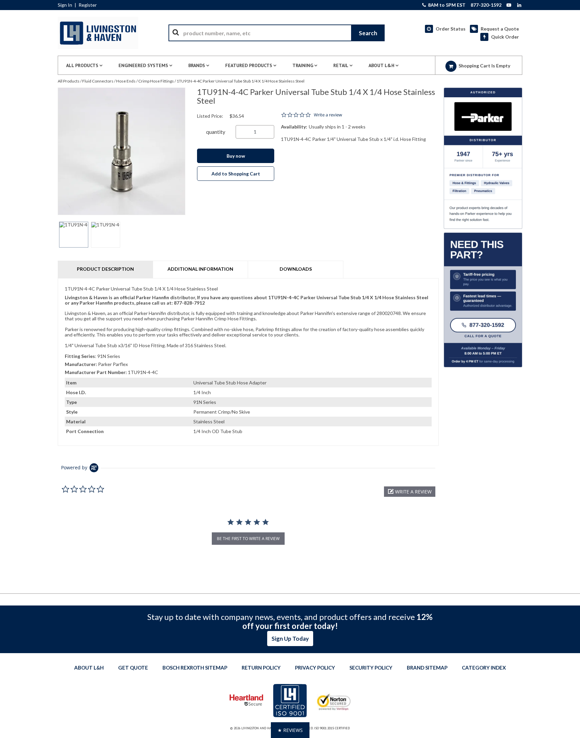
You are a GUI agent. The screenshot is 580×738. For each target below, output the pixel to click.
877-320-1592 (486, 5)
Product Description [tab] (105, 269)
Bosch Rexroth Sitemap (194, 668)
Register (88, 5)
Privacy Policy (315, 668)
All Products (69, 81)
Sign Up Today (290, 638)
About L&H (89, 668)
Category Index (484, 668)
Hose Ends (126, 81)
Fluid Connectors (97, 81)
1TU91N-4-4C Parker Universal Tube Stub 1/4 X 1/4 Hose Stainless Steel (240, 81)
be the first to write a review (248, 538)
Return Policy (261, 668)
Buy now (236, 156)
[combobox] (276, 32)
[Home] (98, 33)
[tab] (248, 362)
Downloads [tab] (296, 269)
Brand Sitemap (427, 668)
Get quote (133, 668)
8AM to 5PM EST (446, 5)
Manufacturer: (81, 364)
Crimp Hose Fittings (156, 81)
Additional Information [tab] (200, 269)
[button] (409, 491)
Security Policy (370, 668)
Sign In (65, 5)
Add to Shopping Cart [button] (235, 173)
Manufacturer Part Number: (96, 372)
